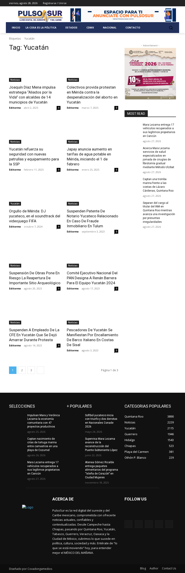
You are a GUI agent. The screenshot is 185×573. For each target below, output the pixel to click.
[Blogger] (128, 524)
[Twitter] (161, 3)
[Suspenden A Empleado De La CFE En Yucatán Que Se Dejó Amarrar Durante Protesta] (34, 311)
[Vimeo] (167, 3)
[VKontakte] (169, 524)
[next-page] (40, 370)
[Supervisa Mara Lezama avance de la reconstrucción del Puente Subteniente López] (74, 442)
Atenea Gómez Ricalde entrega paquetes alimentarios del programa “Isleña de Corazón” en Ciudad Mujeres (101, 470)
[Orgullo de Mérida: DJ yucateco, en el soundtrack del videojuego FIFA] (34, 193)
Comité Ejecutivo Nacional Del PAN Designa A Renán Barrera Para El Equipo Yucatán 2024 (92, 278)
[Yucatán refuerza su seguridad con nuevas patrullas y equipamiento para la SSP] (34, 131)
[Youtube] (173, 3)
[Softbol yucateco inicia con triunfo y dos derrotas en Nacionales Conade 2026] (74, 418)
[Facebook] (148, 3)
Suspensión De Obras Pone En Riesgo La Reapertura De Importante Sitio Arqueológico (34, 278)
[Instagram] (154, 3)
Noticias (15, 79)
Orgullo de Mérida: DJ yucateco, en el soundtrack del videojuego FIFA (34, 216)
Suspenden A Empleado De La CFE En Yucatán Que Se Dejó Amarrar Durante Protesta (34, 335)
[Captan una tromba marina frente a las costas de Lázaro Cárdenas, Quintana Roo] (132, 182)
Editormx (15, 107)
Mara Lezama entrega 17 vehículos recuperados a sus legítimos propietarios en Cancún (43, 468)
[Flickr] (149, 524)
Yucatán (15, 203)
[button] (170, 27)
